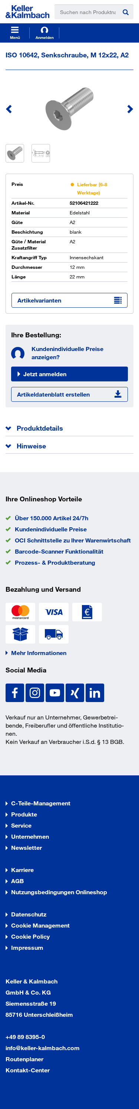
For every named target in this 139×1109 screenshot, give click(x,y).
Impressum (27, 947)
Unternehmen (30, 836)
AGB (17, 880)
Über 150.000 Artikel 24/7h (51, 517)
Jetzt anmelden (44, 373)
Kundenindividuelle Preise (51, 528)
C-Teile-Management (40, 802)
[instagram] (36, 691)
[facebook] (16, 691)
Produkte (24, 814)
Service (21, 825)
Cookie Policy (30, 936)
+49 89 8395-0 (25, 1036)
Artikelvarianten (39, 300)
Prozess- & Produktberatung (55, 562)
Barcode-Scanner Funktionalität (59, 551)
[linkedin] (95, 691)
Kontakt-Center (28, 1069)
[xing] (76, 691)
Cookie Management (40, 925)
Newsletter (26, 847)
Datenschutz (28, 914)
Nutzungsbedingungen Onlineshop (59, 891)
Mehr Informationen (38, 652)
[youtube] (56, 691)
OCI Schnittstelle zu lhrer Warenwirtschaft (73, 540)
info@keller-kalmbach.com (43, 1047)
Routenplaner (24, 1058)
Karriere (22, 869)
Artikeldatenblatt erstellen (53, 394)
